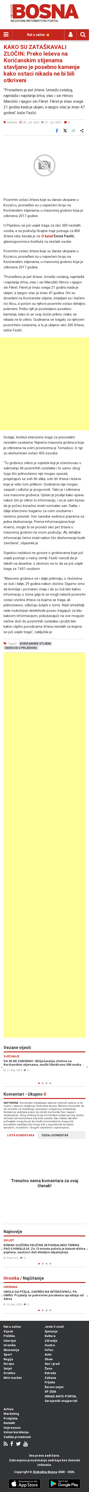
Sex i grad (52, 1364)
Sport (8, 1354)
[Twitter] (18, 1444)
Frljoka (50, 1382)
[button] (81, 142)
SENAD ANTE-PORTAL (61, 1396)
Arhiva (9, 1409)
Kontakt (9, 1423)
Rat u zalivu (12, 1326)
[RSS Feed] (6, 1444)
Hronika (10, 1345)
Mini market (13, 1378)
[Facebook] (11, 1444)
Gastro (50, 1345)
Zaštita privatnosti (17, 1437)
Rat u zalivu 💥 (38, 35)
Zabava (50, 1378)
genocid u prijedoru (21, 648)
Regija (8, 1359)
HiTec (49, 1350)
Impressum (12, 1427)
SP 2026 (50, 1391)
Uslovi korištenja (16, 1432)
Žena (48, 1368)
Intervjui (10, 1340)
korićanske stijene (35, 643)
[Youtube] (25, 1444)
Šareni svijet (54, 1387)
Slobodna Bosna (45, 1472)
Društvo (9, 1373)
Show (49, 1359)
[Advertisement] (44, 383)
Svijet (8, 1368)
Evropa (9, 1364)
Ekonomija (11, 1350)
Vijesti (8, 1331)
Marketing (11, 1413)
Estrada (50, 1373)
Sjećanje (51, 1331)
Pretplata (11, 1418)
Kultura (50, 1336)
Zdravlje (51, 1340)
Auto (48, 1354)
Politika (9, 1336)
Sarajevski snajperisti (61, 1401)
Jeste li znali (54, 1326)
